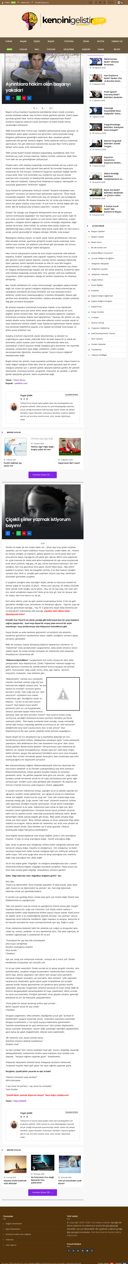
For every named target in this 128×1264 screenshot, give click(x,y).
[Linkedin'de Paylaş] (29, 98)
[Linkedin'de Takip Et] (78, 1251)
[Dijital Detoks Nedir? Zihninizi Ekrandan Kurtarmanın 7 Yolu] (96, 61)
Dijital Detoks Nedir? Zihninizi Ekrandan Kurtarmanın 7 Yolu (113, 63)
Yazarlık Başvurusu (41, 3)
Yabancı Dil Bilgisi (117, 45)
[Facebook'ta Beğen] (69, 1251)
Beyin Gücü (96, 242)
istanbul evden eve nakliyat (18, 1234)
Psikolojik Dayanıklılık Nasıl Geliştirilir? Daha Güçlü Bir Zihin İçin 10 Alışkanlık (113, 113)
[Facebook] (96, 2)
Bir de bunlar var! (99, 247)
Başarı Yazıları (23, 45)
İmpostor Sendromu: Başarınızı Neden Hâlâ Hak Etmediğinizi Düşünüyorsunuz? (113, 164)
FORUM (9, 3)
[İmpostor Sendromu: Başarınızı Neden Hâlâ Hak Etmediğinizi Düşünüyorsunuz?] (96, 159)
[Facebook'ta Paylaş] (8, 98)
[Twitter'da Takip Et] (74, 1251)
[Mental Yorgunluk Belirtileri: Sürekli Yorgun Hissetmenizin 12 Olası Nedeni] (96, 143)
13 (43, 543)
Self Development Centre (103, 333)
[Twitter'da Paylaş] (13, 98)
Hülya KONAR (19, 1101)
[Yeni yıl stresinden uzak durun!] (70, 1164)
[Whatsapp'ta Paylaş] (18, 98)
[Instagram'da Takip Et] (92, 1251)
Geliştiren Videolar (99, 274)
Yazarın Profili (71, 395)
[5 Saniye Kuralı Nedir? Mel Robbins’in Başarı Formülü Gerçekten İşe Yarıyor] (96, 209)
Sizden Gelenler (98, 344)
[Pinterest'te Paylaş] (24, 98)
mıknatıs (10, 1239)
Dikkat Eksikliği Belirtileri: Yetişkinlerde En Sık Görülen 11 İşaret (113, 177)
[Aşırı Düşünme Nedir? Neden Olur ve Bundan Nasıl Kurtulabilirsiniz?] (96, 78)
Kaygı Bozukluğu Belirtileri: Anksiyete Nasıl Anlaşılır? (114, 127)
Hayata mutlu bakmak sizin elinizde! (15, 1182)
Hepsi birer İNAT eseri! (69, 463)
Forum (9, 45)
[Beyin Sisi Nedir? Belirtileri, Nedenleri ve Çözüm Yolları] (96, 192)
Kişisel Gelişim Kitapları (101, 301)
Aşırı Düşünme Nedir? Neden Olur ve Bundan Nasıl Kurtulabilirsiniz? (113, 79)
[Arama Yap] (91, 3)
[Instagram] (104, 2)
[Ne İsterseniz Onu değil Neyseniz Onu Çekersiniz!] (42, 1162)
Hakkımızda (25, 3)
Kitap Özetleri (97, 312)
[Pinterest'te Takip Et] (83, 1251)
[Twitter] (100, 2)
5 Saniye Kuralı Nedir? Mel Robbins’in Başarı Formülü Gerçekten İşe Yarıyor (113, 212)
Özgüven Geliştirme (69, 45)
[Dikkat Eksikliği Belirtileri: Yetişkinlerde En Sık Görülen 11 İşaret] (96, 176)
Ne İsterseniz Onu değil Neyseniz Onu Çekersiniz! (42, 1180)
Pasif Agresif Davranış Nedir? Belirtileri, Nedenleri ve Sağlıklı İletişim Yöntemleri (113, 97)
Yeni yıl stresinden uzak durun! (70, 1182)
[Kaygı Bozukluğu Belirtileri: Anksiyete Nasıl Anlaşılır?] (96, 127)
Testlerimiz (96, 349)
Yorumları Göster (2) (41, 475)
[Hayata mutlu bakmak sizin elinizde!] (15, 1164)
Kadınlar (95, 290)
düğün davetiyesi (14, 1223)
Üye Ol (111, 2)
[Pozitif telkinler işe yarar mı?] (15, 446)
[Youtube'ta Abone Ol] (87, 1251)
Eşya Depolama (13, 1229)
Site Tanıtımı (97, 339)
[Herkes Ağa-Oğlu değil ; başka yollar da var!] (42, 438)
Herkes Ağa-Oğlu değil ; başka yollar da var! (42, 448)
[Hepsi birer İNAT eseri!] (70, 446)
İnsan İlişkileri (86, 45)
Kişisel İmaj (37, 45)
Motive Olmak (100, 45)
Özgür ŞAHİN (26, 395)
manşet (95, 317)
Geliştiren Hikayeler (100, 263)
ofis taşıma (11, 1245)
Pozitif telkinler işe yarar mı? (13, 464)
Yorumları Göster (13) (41, 1192)
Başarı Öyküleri (51, 45)
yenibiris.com (20, 383)
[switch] (120, 2)
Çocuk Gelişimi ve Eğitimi (102, 258)
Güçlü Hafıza (97, 279)
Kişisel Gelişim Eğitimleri (102, 295)
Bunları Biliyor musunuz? (102, 253)
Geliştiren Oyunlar (99, 269)
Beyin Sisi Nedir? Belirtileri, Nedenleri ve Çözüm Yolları (113, 193)
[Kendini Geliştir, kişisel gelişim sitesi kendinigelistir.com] (64, 21)
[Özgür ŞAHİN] (15, 407)
